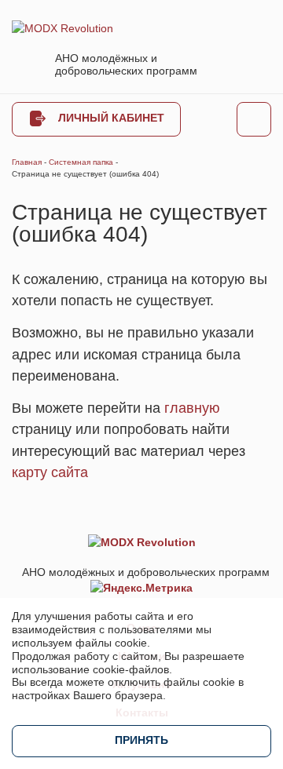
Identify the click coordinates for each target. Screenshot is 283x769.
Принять (141, 740)
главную (192, 408)
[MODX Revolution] (62, 27)
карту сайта (50, 472)
